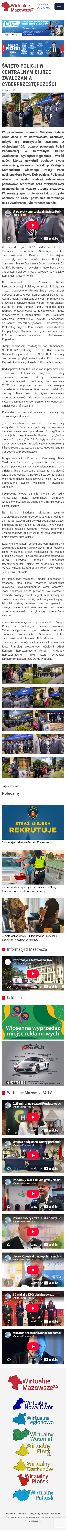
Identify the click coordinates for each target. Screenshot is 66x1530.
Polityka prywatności (39, 1513)
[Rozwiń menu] (59, 6)
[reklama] (33, 1063)
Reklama (22, 1513)
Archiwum (10, 1513)
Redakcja (55, 1513)
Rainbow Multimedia (33, 1521)
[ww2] (33, 1022)
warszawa (13, 786)
